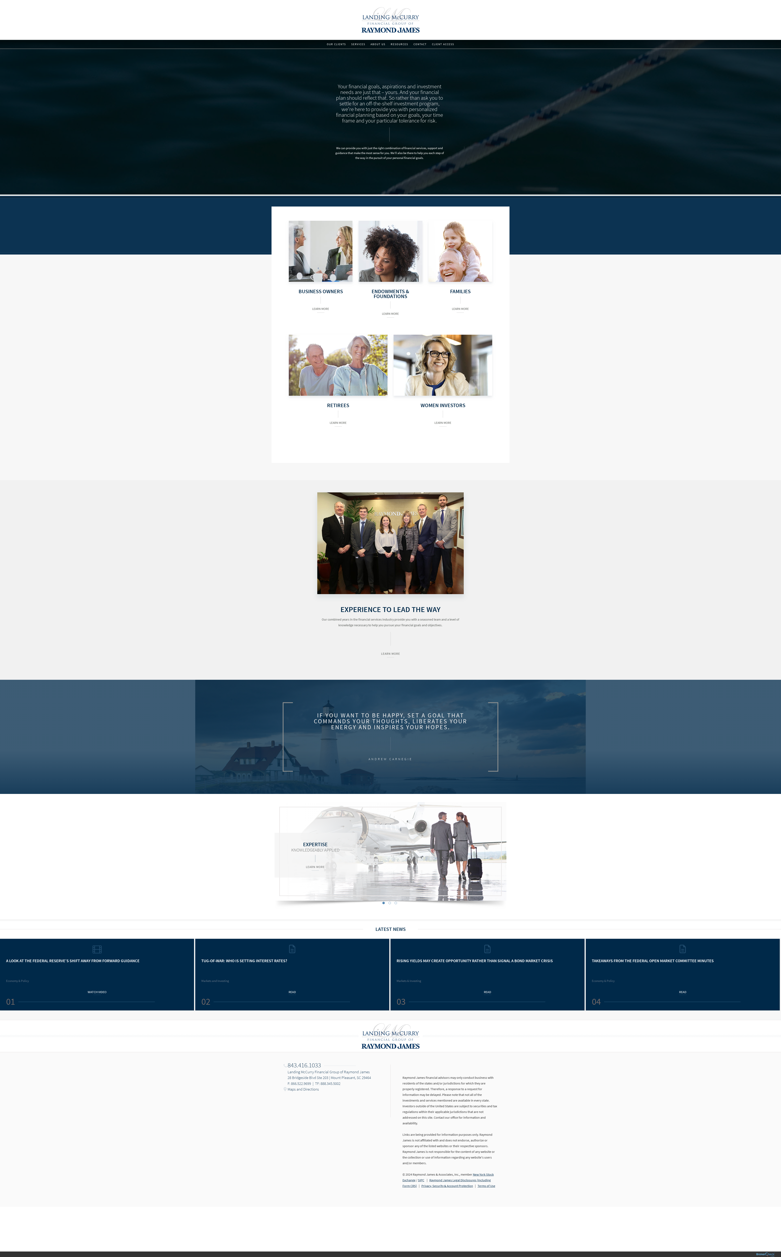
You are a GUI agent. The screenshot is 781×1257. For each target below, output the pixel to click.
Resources (399, 44)
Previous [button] (5, 974)
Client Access (443, 44)
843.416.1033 (304, 1065)
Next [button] (776, 974)
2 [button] (389, 903)
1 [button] (383, 903)
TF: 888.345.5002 (327, 1083)
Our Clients (336, 44)
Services (358, 44)
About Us (378, 44)
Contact (420, 44)
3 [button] (396, 903)
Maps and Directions (303, 1089)
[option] (390, 851)
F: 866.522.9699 (299, 1083)
